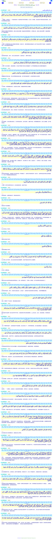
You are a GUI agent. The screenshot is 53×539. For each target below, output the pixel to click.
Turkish (47, 12)
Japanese (22, 12)
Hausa (16, 12)
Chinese (5, 12)
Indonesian (19, 12)
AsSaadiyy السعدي (22, 11)
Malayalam (29, 12)
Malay (26, 12)
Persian (32, 12)
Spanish (42, 12)
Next (36, 5)
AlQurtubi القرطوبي (16, 11)
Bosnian (3, 12)
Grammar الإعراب (42, 11)
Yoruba (51, 12)
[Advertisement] (26, 531)
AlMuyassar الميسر (32, 11)
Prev (16, 5)
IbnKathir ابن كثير (6, 11)
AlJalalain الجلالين (37, 11)
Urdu (48, 12)
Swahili (44, 12)
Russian (37, 12)
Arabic (46, 11)
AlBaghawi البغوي (27, 11)
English (10, 12)
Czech (7, 12)
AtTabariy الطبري (11, 11)
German (14, 12)
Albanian (48, 11)
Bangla (51, 11)
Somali (40, 12)
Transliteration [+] (27, 13)
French (12, 12)
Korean (24, 12)
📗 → (2, 11)
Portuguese (34, 12)
